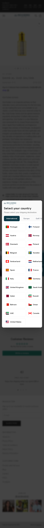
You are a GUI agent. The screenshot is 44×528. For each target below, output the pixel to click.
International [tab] (11, 218)
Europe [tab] (26, 218)
